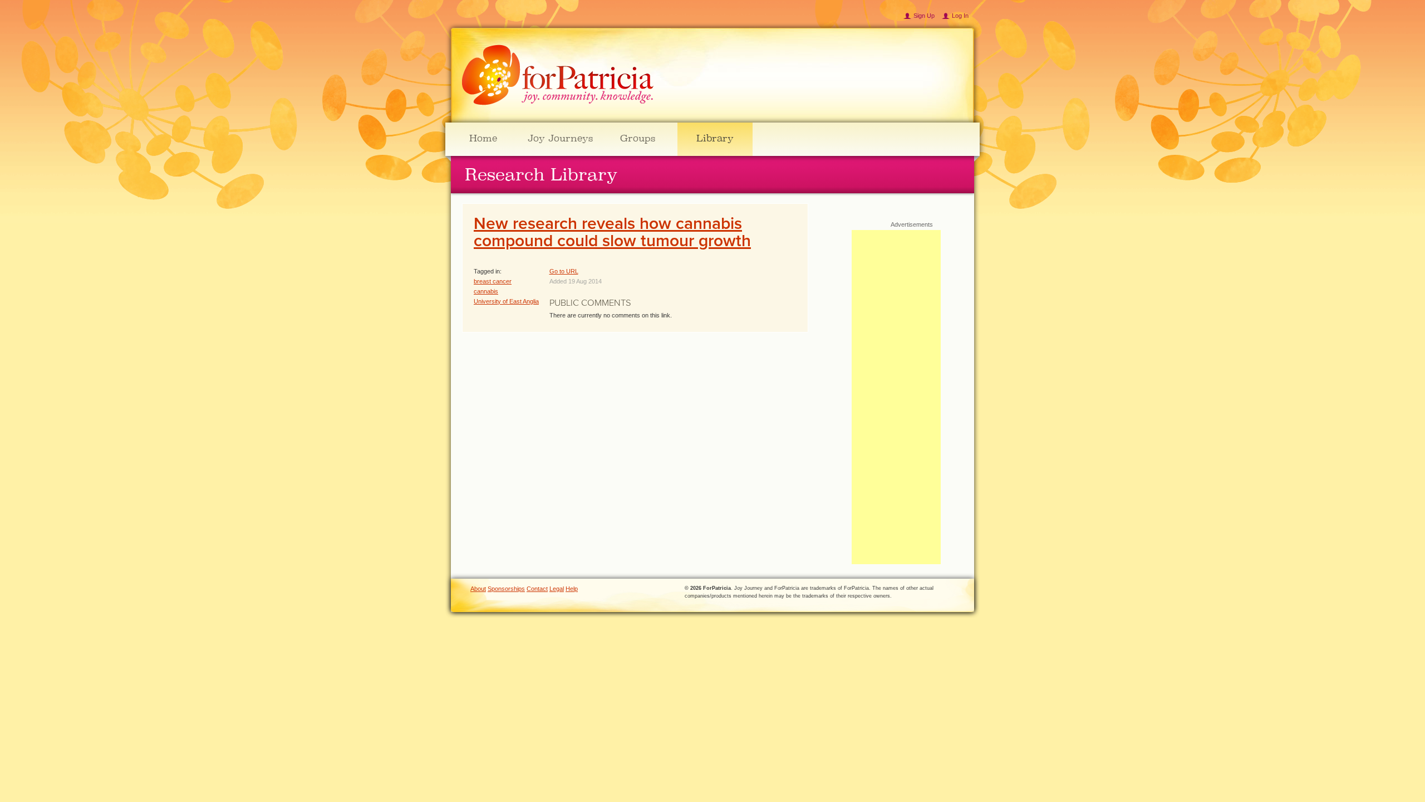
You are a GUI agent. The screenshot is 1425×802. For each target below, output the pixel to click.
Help (572, 588)
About (478, 588)
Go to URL (563, 271)
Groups (637, 138)
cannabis (486, 291)
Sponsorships (506, 588)
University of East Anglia (506, 301)
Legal (556, 588)
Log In (960, 15)
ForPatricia (557, 75)
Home (483, 138)
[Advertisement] (896, 397)
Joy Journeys (560, 138)
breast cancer (493, 281)
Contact (537, 588)
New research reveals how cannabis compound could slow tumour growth (612, 232)
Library (715, 138)
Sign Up (924, 15)
